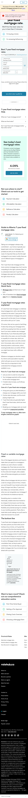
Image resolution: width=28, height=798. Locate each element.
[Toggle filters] (24, 65)
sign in (23, 2)
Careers (3, 686)
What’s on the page (5, 796)
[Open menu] (2, 2)
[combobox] (12, 59)
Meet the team (5, 683)
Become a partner (6, 677)
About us (3, 670)
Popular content (5, 724)
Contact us (4, 692)
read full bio (13, 582)
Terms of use (4, 698)
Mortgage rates (7, 290)
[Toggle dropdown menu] (22, 59)
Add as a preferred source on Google (12, 239)
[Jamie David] (2, 237)
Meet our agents (5, 680)
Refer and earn (5, 673)
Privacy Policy (5, 702)
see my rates (14, 173)
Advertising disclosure (22, 54)
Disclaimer (4, 705)
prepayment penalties (17, 409)
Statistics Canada (16, 297)
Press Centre (4, 695)
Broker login (4, 720)
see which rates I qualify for (14, 94)
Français (3, 714)
